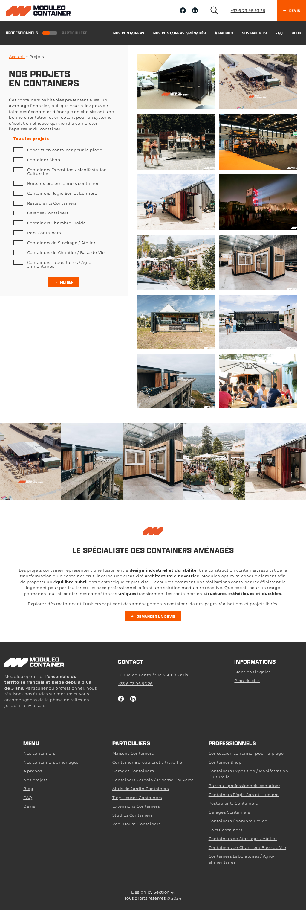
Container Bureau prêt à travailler (148, 762)
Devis (29, 806)
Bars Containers (44, 232)
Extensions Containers (136, 806)
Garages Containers (47, 213)
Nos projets (254, 33)
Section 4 (164, 892)
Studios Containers (132, 815)
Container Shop (43, 159)
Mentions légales (252, 671)
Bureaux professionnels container (63, 183)
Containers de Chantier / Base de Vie (66, 252)
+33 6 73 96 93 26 (248, 11)
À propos (224, 33)
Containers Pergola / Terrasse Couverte (153, 779)
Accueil (17, 57)
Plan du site (247, 680)
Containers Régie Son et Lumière (62, 193)
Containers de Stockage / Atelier (61, 242)
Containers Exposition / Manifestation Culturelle (67, 171)
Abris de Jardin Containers (140, 788)
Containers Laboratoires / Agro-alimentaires (60, 264)
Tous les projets (31, 139)
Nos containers (128, 33)
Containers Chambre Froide (56, 222)
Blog (297, 33)
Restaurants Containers (51, 203)
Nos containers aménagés (179, 33)
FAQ (279, 33)
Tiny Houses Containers (137, 797)
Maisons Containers (133, 753)
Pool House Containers (136, 823)
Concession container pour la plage (64, 149)
